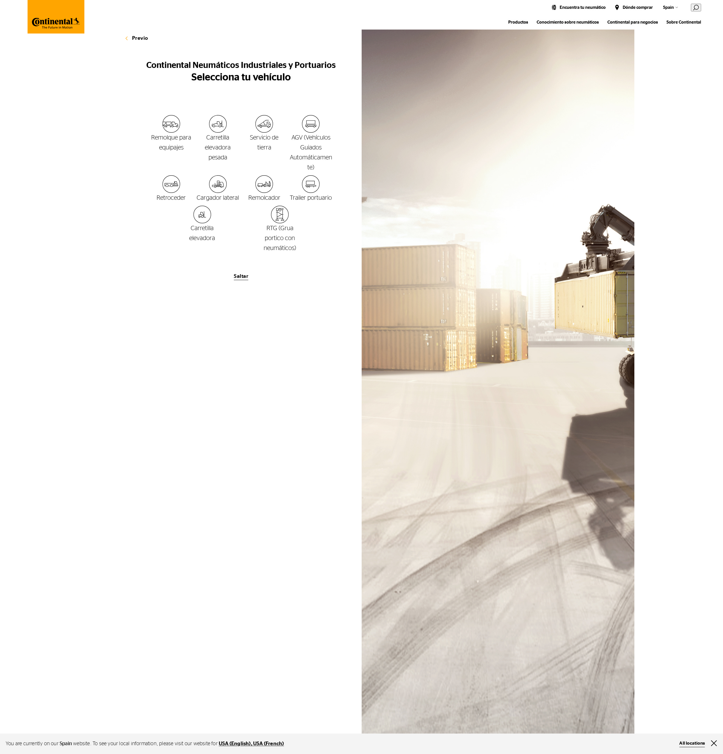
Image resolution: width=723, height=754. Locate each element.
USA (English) (235, 743)
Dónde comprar (638, 7)
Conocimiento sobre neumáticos (568, 22)
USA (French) (268, 743)
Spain (668, 7)
